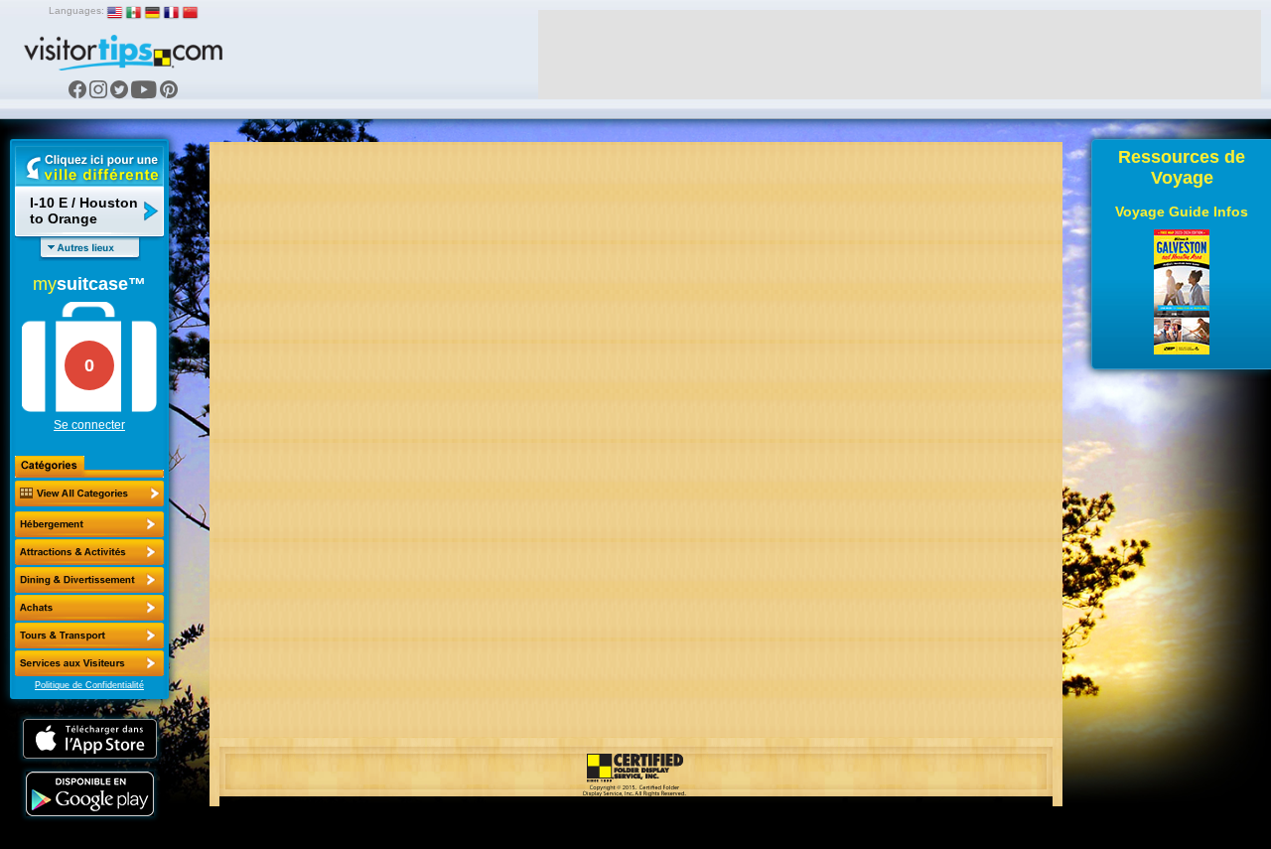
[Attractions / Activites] (89, 552)
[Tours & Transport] (89, 635)
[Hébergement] (89, 524)
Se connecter (89, 425)
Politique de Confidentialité (89, 685)
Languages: (76, 10)
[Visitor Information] (89, 663)
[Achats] (89, 608)
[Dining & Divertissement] (89, 580)
